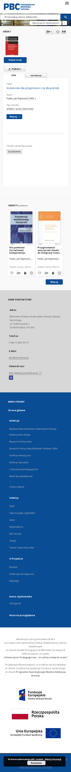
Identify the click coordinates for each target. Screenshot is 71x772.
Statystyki (14, 580)
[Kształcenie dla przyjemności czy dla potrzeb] (12, 46)
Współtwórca (16, 526)
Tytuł (11, 506)
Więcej (54, 281)
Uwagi (12, 540)
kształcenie (14, 151)
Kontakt (13, 567)
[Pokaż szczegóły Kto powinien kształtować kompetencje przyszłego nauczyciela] (31, 273)
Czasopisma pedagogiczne (23, 469)
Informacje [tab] (36, 75)
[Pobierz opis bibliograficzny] (18, 273)
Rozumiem (36, 763)
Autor (12, 519)
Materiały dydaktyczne (21, 476)
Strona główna (16, 410)
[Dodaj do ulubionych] (57, 31)
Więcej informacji (53, 759)
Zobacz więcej (16, 486)
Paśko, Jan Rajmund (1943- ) (21, 98)
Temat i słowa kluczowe (21, 547)
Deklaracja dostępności (21, 574)
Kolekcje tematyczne (20, 455)
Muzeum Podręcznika (20, 441)
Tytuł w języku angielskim (22, 513)
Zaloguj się (15, 603)
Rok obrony (15, 533)
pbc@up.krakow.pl (19, 357)
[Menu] (67, 3)
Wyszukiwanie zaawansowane (45, 23)
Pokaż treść (15, 60)
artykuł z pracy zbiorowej (20, 108)
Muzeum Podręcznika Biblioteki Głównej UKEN (33, 448)
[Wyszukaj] (65, 17)
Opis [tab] (13, 75)
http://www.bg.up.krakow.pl (23, 373)
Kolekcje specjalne (19, 462)
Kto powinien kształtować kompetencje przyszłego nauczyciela (17, 250)
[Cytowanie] (63, 31)
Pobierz (16, 68)
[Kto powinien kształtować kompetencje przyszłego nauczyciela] (21, 228)
